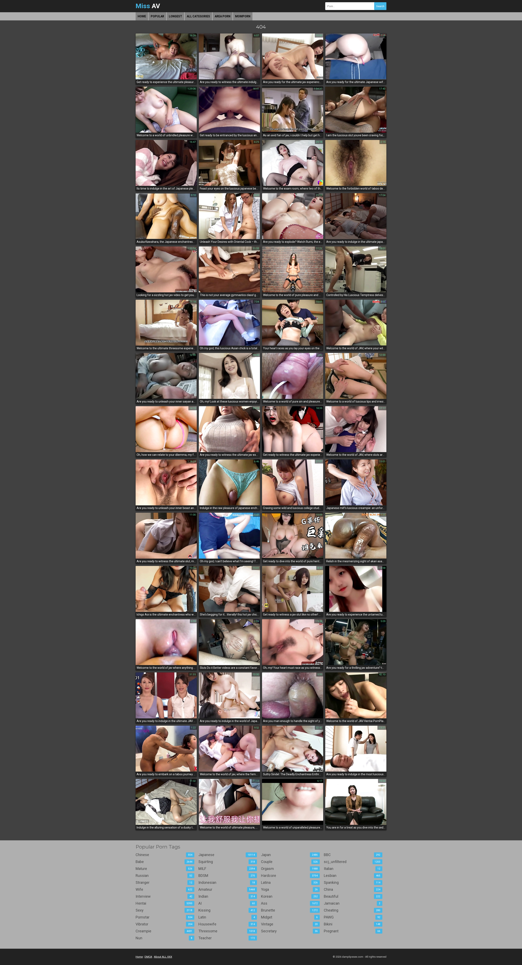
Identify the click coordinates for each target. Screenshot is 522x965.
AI (226, 903)
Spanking (352, 882)
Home (142, 16)
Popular (157, 16)
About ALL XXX (163, 956)
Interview (164, 896)
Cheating (352, 910)
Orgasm (289, 868)
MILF (226, 868)
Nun (164, 938)
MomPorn (242, 16)
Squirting (226, 862)
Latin (226, 917)
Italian (352, 868)
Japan (289, 855)
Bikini (352, 924)
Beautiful (352, 896)
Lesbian (352, 875)
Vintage (289, 924)
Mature (164, 868)
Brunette (289, 910)
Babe (164, 862)
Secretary (289, 931)
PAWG (352, 917)
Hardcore (289, 875)
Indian (226, 896)
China (352, 889)
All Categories (198, 16)
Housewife (226, 924)
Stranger (164, 882)
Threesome (226, 931)
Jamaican (352, 903)
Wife (164, 889)
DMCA (148, 956)
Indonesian (226, 882)
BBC (352, 855)
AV (148, 6)
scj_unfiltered (352, 862)
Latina (289, 882)
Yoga (289, 889)
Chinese (164, 855)
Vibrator (164, 924)
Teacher (226, 938)
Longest (175, 16)
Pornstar (164, 917)
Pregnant (352, 931)
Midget (289, 917)
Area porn (222, 16)
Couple (289, 862)
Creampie (164, 931)
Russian (164, 875)
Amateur (226, 889)
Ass (289, 903)
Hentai (164, 903)
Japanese (226, 855)
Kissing (226, 910)
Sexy (164, 910)
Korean (289, 896)
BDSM (226, 875)
